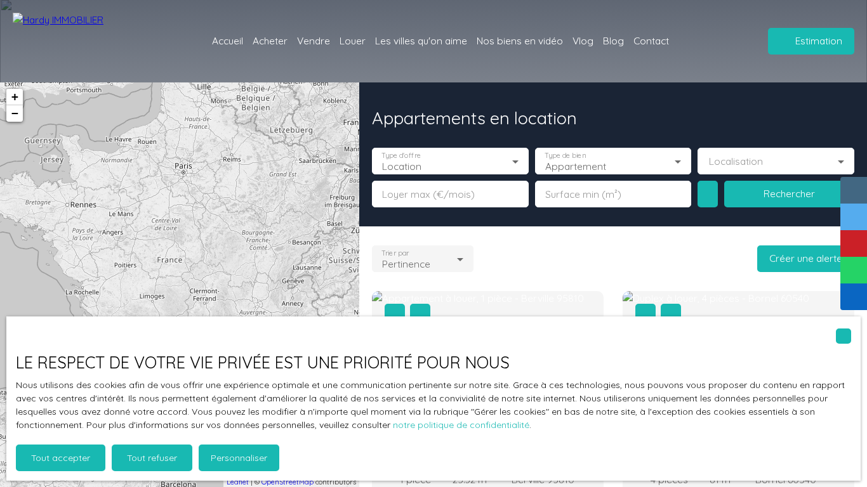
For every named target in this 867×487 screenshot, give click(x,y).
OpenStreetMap (287, 481)
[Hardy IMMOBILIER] (82, 41)
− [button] (14, 113)
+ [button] (14, 96)
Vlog (582, 40)
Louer (353, 40)
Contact (651, 40)
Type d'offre (401, 156)
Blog (613, 40)
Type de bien (565, 156)
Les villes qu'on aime (421, 40)
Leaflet (238, 481)
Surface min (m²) (583, 194)
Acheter (270, 40)
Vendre (313, 40)
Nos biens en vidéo (520, 40)
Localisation (736, 161)
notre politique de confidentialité (461, 425)
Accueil (227, 40)
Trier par (395, 253)
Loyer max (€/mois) (428, 194)
